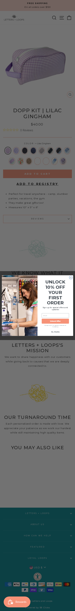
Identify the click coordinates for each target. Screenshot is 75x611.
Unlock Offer (55, 321)
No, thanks (55, 332)
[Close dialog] (70, 277)
